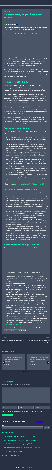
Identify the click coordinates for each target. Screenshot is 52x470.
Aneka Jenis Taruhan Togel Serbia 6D (12, 327)
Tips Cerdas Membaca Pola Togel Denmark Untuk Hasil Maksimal (21, 440)
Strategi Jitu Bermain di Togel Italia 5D (29, 184)
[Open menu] (49, 3)
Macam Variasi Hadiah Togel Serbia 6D (31, 327)
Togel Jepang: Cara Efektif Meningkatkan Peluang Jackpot (19, 436)
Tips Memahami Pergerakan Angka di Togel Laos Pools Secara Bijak (21, 447)
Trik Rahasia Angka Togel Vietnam (12, 451)
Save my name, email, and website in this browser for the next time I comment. (22, 411)
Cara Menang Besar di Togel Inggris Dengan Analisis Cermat (39, 359)
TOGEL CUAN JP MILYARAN (13, 324)
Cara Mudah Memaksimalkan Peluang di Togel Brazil (17, 444)
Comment (5, 389)
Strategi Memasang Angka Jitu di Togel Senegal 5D (39, 340)
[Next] (48, 362)
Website (38, 407)
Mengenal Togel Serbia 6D (10, 330)
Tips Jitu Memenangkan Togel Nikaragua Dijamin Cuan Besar (13, 340)
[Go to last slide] (4, 362)
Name (4, 407)
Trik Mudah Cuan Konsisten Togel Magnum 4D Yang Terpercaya (13, 359)
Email (21, 407)
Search (3, 425)
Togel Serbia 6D (8, 85)
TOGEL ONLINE (7, 11)
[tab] (23, 371)
